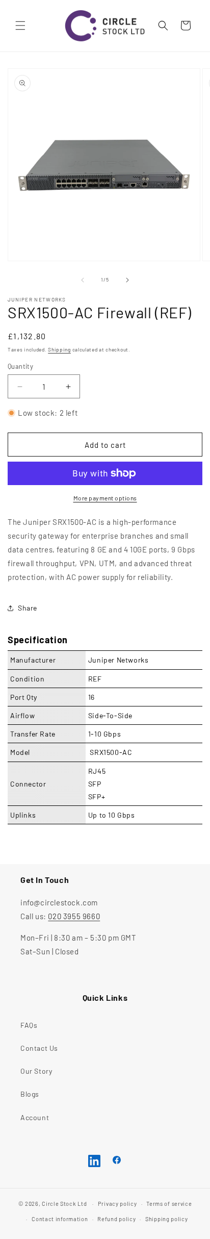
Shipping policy (166, 1219)
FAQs (28, 1025)
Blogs (29, 1094)
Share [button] (27, 607)
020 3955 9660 (74, 916)
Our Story (36, 1071)
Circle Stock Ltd (64, 1203)
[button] (20, 25)
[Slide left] (82, 280)
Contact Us (39, 1048)
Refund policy (116, 1219)
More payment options (105, 497)
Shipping (59, 349)
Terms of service (169, 1203)
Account (34, 1117)
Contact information (60, 1219)
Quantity (20, 366)
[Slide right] (127, 280)
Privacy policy (117, 1203)
